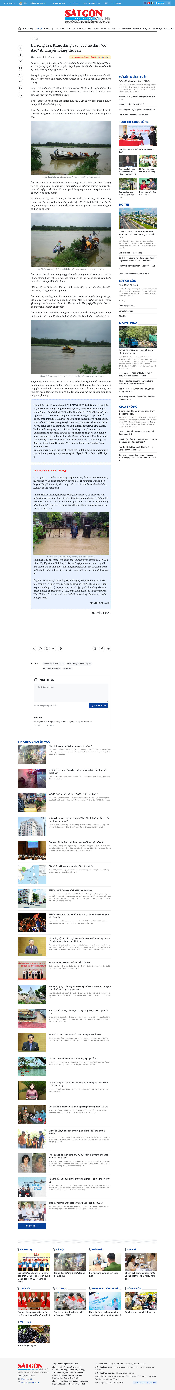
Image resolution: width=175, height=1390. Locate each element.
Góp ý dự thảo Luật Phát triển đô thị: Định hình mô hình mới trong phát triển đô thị (137, 234)
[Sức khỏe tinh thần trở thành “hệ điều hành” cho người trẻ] (128, 161)
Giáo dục (81, 29)
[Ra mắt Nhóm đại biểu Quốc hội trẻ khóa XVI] (32, 970)
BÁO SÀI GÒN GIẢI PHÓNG (87, 16)
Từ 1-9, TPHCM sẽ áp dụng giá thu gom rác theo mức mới (137, 351)
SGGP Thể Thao (74, 3)
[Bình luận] (20, 88)
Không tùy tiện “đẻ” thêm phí (131, 104)
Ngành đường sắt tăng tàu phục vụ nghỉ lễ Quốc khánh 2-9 (136, 432)
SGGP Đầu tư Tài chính (91, 3)
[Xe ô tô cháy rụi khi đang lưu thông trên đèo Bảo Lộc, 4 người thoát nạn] (32, 778)
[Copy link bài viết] (20, 81)
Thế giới (71, 29)
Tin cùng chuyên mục (34, 741)
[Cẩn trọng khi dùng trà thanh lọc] (141, 1301)
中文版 (106, 3)
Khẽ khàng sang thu (27, 1345)
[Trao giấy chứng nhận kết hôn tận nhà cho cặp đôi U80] (32, 1211)
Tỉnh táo (122, 316)
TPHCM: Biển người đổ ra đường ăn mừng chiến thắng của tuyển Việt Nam (79, 915)
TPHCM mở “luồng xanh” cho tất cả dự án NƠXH (71, 890)
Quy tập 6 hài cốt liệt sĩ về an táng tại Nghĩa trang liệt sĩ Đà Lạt (78, 1106)
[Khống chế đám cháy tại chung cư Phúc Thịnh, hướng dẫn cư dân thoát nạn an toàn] (32, 826)
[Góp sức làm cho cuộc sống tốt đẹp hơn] (128, 184)
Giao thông (128, 406)
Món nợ (122, 300)
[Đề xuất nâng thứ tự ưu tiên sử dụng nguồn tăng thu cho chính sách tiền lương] (32, 1090)
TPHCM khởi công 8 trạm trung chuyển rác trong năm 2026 (136, 390)
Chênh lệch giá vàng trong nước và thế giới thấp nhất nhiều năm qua (140, 1276)
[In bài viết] (20, 75)
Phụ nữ (146, 29)
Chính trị (28, 29)
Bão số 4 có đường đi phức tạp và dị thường (69, 746)
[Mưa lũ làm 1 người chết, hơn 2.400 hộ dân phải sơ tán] (32, 802)
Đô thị (124, 204)
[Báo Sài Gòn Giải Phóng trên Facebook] (145, 3)
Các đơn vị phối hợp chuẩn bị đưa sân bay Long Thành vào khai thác (136, 448)
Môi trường (128, 323)
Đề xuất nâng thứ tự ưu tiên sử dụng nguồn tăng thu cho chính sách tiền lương (78, 1084)
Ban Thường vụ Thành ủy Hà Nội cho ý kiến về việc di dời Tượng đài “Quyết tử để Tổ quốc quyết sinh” (80, 988)
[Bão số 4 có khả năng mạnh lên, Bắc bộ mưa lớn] (32, 874)
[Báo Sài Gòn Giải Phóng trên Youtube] (148, 3)
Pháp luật (49, 29)
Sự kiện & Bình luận (133, 77)
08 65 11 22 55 (26, 1379)
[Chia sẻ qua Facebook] (20, 54)
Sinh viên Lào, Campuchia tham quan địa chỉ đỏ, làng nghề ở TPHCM (77, 1132)
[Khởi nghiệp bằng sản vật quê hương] (148, 161)
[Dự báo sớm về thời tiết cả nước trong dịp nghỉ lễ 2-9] (32, 1066)
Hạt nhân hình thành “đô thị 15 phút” (134, 274)
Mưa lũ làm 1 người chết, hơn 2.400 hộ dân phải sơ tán (74, 794)
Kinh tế (60, 29)
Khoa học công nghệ (163, 29)
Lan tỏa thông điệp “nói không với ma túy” (136, 150)
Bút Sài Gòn (127, 281)
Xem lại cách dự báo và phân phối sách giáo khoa (137, 97)
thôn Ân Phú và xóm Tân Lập (54, 664)
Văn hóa (105, 29)
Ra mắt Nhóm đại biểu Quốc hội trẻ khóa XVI (69, 962)
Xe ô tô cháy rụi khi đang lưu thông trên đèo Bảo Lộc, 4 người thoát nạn (77, 771)
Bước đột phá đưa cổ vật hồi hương (135, 81)
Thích (39, 725)
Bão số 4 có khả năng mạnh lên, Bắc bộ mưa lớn (71, 866)
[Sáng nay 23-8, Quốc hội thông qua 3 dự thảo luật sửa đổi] (32, 850)
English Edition (59, 3)
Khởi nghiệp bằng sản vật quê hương (147, 170)
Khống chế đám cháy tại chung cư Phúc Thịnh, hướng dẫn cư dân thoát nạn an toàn (79, 819)
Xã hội (38, 29)
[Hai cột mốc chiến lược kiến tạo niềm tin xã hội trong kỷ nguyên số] (105, 1301)
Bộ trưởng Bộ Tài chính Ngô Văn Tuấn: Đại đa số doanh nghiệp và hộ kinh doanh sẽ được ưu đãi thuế (79, 939)
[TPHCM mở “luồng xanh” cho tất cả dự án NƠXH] (32, 898)
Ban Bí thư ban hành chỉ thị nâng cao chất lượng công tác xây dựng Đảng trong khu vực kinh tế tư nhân (34, 1277)
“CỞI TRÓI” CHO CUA (128, 285)
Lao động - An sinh (131, 29)
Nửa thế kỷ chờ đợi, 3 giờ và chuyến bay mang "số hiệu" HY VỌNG (79, 1179)
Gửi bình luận (100, 706)
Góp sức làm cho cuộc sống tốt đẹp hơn (126, 195)
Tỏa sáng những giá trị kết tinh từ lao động (137, 109)
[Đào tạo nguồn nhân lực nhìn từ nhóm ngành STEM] (70, 1301)
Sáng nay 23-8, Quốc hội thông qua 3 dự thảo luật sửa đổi (76, 842)
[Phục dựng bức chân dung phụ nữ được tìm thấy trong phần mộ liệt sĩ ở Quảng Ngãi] (32, 1163)
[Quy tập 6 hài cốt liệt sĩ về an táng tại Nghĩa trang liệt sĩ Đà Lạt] (32, 1114)
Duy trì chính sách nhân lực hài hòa (133, 115)
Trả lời (51, 725)
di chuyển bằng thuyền (51, 668)
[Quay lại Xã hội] (20, 95)
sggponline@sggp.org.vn (30, 1382)
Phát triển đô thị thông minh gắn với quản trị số (137, 267)
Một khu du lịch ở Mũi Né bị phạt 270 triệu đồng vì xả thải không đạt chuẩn (136, 374)
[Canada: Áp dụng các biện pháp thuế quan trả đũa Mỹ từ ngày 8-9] (34, 1301)
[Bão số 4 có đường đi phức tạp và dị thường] (32, 754)
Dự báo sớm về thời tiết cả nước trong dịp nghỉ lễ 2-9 (73, 1058)
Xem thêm (30, 1226)
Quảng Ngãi (67, 668)
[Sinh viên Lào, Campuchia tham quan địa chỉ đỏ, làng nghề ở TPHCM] (32, 1138)
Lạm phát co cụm (126, 311)
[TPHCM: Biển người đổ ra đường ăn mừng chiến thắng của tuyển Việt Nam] (32, 922)
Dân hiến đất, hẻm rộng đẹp (130, 253)
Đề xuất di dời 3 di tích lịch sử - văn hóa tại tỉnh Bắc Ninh (75, 1034)
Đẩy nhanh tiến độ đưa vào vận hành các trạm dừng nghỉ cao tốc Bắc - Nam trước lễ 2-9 (138, 457)
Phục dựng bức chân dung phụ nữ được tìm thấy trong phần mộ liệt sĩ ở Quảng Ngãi (78, 1156)
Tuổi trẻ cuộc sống (134, 122)
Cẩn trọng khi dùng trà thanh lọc (140, 1312)
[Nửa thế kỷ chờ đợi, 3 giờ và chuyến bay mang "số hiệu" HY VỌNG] (32, 1187)
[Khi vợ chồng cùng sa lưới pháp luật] (105, 1262)
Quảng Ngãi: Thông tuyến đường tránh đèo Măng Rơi (137, 412)
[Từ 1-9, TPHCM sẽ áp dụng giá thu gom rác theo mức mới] (138, 337)
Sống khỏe (93, 29)
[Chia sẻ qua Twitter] (20, 61)
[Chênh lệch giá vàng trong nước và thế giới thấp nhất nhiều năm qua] (141, 1262)
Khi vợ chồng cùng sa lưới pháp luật (103, 1274)
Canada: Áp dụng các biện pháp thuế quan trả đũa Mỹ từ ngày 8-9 (34, 1313)
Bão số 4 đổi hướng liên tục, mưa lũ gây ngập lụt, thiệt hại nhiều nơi (78, 1012)
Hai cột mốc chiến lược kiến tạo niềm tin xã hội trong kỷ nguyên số (105, 1313)
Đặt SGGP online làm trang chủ (145, 1382)
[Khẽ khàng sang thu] (34, 1334)
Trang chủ (19, 28)
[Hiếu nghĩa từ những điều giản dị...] (148, 184)
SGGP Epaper (116, 3)
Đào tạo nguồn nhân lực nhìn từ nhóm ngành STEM (68, 1313)
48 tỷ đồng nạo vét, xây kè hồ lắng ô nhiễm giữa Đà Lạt (137, 398)
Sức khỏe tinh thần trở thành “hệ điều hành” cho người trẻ (127, 172)
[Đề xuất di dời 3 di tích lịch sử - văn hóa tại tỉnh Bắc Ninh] (32, 1042)
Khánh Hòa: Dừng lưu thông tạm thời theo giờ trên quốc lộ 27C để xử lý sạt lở (138, 440)
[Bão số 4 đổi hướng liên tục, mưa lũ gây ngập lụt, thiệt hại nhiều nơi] (32, 1018)
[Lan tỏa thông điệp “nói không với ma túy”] (138, 135)
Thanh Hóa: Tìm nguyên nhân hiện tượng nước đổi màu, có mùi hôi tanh (136, 382)
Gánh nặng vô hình (127, 306)
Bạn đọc (116, 29)
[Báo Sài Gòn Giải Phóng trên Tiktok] (152, 3)
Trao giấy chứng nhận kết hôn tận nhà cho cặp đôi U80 (75, 1203)
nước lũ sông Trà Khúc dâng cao (79, 664)
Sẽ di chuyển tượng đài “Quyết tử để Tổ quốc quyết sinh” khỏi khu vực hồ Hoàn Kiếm (137, 259)
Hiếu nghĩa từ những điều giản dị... (147, 193)
